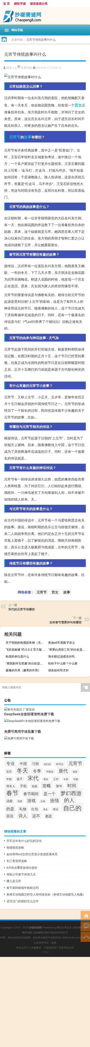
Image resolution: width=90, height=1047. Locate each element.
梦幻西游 (70, 793)
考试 (55, 809)
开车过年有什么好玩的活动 (24, 841)
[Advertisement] (45, 1002)
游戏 (31, 800)
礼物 (22, 808)
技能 (34, 786)
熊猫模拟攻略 (15, 847)
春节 (12, 792)
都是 (48, 816)
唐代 (63, 770)
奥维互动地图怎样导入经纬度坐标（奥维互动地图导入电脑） (46, 894)
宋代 (33, 778)
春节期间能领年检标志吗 (22, 887)
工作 (56, 779)
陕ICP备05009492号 (56, 932)
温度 (20, 801)
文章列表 (17, 39)
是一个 (49, 793)
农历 (9, 771)
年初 (66, 779)
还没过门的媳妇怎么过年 (22, 901)
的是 (10, 808)
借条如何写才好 (58, 670)
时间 (71, 785)
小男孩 (45, 952)
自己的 (72, 807)
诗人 (22, 815)
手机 (23, 785)
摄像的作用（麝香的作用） (23, 670)
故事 (27, 137)
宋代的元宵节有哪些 (21, 609)
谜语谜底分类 (39, 3)
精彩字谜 (20, 3)
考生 (45, 809)
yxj (15, 67)
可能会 (50, 771)
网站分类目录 (64, 927)
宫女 (78, 105)
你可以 (59, 764)
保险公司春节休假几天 (21, 874)
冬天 (22, 770)
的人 (69, 800)
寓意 (46, 779)
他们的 (47, 764)
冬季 (37, 771)
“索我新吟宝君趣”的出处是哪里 (26, 663)
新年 (59, 786)
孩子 (20, 779)
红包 (34, 808)
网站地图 (27, 932)
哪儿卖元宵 (13, 881)
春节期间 (31, 793)
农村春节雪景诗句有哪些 (65, 622)
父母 (43, 801)
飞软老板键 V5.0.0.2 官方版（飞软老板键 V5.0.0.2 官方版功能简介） (26, 649)
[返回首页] (85, 915)
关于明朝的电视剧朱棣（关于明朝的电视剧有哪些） (26, 642)
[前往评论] (85, 926)
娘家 (75, 771)
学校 (9, 779)
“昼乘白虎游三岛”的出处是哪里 (68, 649)
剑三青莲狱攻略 (16, 861)
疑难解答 (39, 932)
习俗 (35, 763)
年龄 (75, 779)
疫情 (54, 800)
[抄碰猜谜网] (45, 16)
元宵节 (15, 137)
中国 (23, 763)
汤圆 (9, 801)
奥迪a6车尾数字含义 (61, 642)
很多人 (10, 786)
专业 (10, 763)
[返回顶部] (85, 936)
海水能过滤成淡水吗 (61, 656)
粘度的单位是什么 (17, 656)
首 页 (6, 3)
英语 (9, 815)
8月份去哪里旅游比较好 (21, 867)
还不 (36, 815)
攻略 (46, 785)
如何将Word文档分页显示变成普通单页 (32, 854)
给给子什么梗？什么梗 (62, 663)
